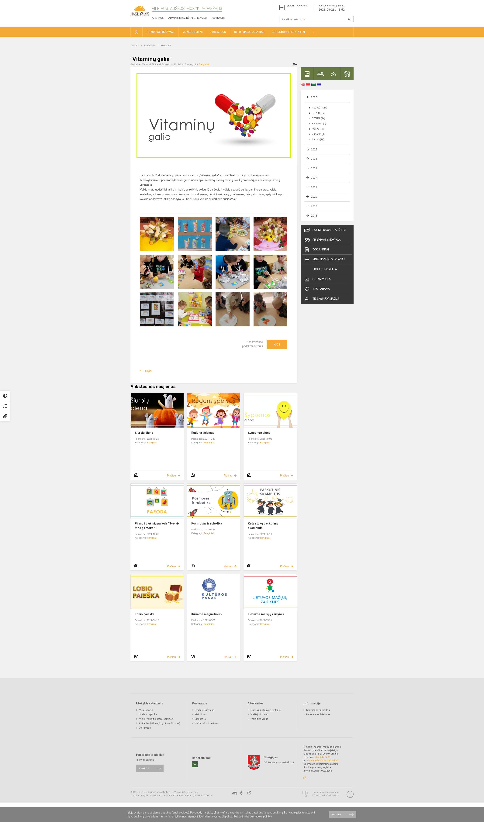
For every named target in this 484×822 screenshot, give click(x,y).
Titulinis (134, 45)
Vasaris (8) (318, 134)
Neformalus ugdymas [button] (249, 31)
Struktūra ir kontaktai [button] (288, 31)
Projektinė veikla (325, 269)
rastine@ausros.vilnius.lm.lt (324, 760)
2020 (314, 196)
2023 (314, 168)
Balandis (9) (319, 123)
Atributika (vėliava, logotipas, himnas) (159, 723)
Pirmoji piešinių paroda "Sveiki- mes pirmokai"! (157, 526)
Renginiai (166, 45)
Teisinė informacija (326, 298)
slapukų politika (262, 816)
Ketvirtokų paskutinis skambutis (263, 526)
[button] (136, 32)
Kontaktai (219, 17)
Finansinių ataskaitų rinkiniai (266, 710)
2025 (314, 149)
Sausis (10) (318, 139)
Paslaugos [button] (218, 31)
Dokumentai (321, 249)
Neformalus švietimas (207, 723)
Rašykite (144, 768)
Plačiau (171, 475)
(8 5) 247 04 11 (322, 757)
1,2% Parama (321, 288)
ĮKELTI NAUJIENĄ (297, 5)
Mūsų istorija (146, 710)
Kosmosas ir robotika (206, 523)
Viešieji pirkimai (259, 714)
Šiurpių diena (144, 433)
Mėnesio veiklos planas (329, 259)
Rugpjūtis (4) (319, 107)
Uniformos (145, 727)
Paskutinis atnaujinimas (332, 7)
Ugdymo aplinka (148, 714)
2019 (314, 206)
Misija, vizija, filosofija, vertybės (156, 718)
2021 (314, 187)
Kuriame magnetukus (206, 614)
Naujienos (150, 45)
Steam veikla (322, 278)
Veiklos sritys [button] (193, 31)
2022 (314, 177)
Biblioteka (200, 718)
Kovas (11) (318, 129)
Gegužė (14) (318, 118)
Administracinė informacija (187, 17)
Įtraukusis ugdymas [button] (161, 31)
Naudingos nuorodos (318, 710)
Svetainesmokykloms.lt (325, 795)
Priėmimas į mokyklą (327, 239)
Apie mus (158, 17)
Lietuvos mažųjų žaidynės (266, 614)
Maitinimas (201, 714)
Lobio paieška (144, 614)
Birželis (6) (318, 113)
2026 (314, 97)
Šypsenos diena (259, 433)
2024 (314, 158)
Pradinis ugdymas (204, 710)
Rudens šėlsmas (202, 433)
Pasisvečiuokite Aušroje (330, 229)
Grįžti (148, 371)
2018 (314, 215)
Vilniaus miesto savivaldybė (279, 762)
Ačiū (277, 344)
